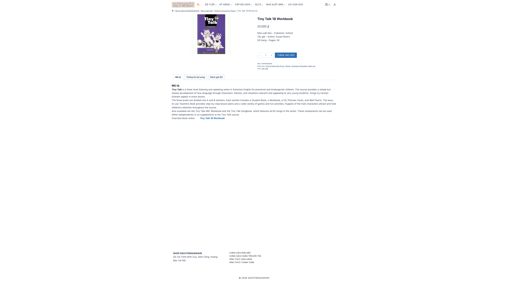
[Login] (334, 4)
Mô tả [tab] (178, 77)
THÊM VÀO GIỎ (285, 55)
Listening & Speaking (299, 66)
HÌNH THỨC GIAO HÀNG (240, 259)
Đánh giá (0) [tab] (216, 77)
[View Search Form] (198, 4)
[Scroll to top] (501, 281)
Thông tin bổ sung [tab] (195, 77)
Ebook (287, 66)
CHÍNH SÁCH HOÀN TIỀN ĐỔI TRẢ (245, 256)
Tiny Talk (264, 69)
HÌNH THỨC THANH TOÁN (241, 262)
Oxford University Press (275, 66)
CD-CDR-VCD (295, 4)
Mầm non (311, 66)
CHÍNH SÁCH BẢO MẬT (240, 253)
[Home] (173, 11)
